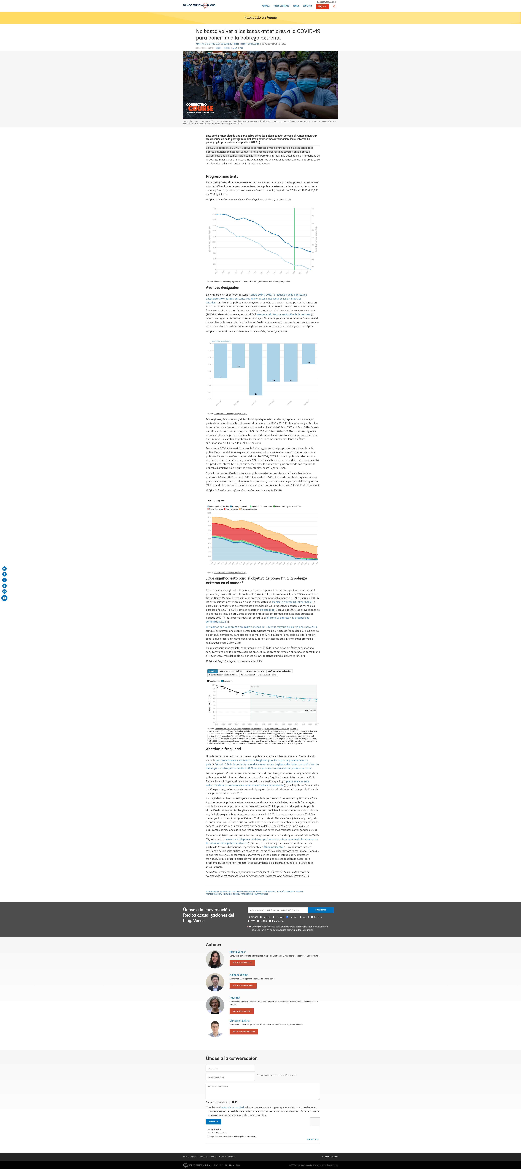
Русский (318, 917)
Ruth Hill (234, 44)
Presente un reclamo (330, 1156)
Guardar (213, 1121)
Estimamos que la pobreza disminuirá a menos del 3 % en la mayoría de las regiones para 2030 (261, 626)
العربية (235, 48)
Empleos (222, 1156)
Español (211, 48)
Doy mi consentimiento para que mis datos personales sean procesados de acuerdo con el (290, 928)
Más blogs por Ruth (241, 1011)
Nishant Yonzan (220, 44)
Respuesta (311, 1139)
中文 (241, 48)
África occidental (273, 847)
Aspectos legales (189, 1156)
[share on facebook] (4, 574)
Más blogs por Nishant (243, 985)
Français (227, 48)
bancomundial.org (326, 2)
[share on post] (4, 580)
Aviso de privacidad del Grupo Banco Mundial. (290, 929)
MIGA (231, 1165)
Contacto (307, 6)
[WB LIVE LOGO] (322, 7)
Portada (265, 6)
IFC (226, 1165)
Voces (272, 18)
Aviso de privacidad (232, 1107)
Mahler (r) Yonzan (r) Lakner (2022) (292, 602)
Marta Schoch (203, 44)
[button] (334, 6)
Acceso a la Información (207, 1156)
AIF (221, 1165)
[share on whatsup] (4, 591)
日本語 (263, 920)
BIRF (216, 1165)
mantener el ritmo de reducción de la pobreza (283, 314)
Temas (296, 6)
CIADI (238, 1165)
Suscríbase (320, 910)
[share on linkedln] (4, 586)
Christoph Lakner (250, 44)
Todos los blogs (281, 6)
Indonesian (278, 920)
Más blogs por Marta (242, 963)
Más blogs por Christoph (244, 1031)
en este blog (267, 609)
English (218, 48)
